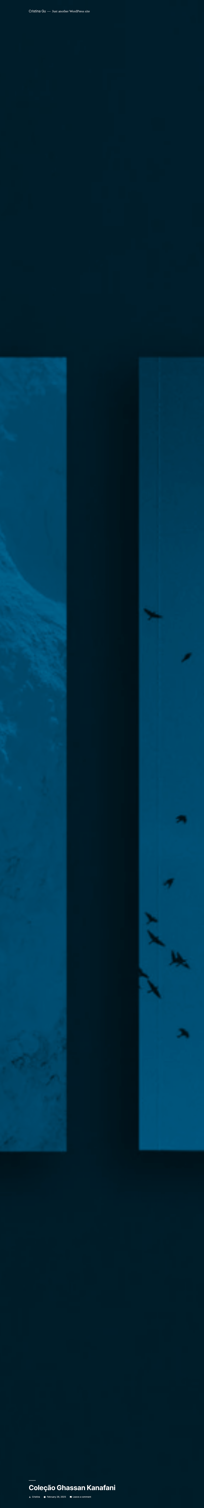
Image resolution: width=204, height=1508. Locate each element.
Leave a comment (82, 1497)
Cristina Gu (37, 11)
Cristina (36, 1497)
